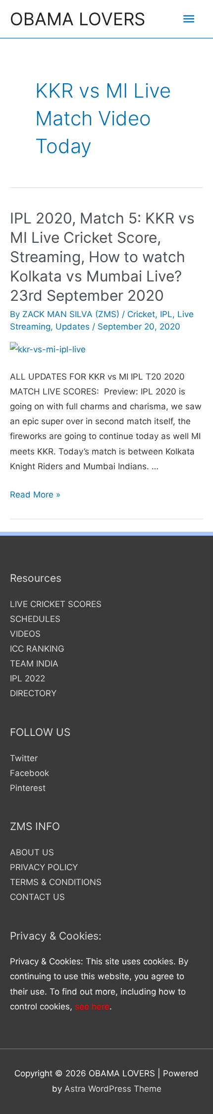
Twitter (24, 758)
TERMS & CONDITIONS (56, 882)
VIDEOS (25, 634)
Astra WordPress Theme (112, 1089)
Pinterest (28, 788)
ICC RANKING (37, 649)
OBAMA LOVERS (77, 18)
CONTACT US (37, 897)
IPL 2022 (27, 678)
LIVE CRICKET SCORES (56, 604)
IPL (166, 314)
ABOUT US (32, 852)
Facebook (29, 773)
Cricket (141, 314)
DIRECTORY (33, 693)
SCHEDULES (35, 619)
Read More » (35, 495)
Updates (72, 327)
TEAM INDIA (34, 663)
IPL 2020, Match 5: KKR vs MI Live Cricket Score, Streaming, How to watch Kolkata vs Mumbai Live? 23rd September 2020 (102, 256)
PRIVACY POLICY (44, 867)
